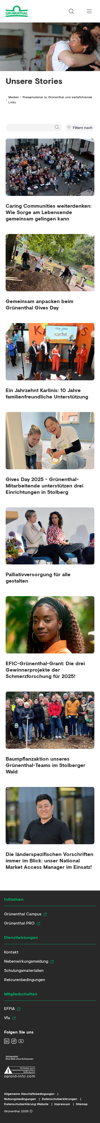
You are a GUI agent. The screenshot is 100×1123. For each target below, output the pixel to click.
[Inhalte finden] (71, 11)
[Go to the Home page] (26, 11)
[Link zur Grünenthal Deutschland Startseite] (19, 1057)
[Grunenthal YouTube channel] (21, 1041)
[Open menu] (89, 11)
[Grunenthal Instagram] (13, 1041)
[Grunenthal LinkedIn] (6, 1041)
